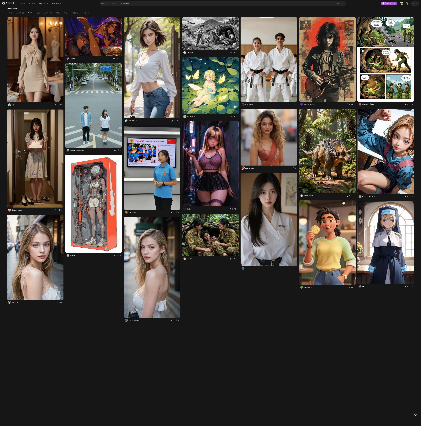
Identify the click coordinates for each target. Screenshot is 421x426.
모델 (38, 13)
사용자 (86, 13)
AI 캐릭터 (48, 13)
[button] (342, 3)
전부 (10, 13)
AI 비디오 (20, 13)
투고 (65, 13)
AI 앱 (58, 13)
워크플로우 (75, 13)
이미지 (30, 13)
